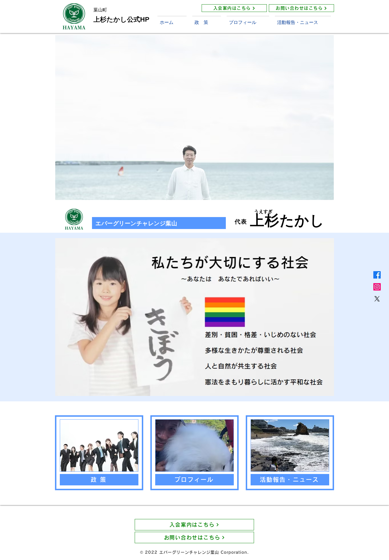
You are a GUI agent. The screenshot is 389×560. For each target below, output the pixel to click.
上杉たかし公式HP (121, 19)
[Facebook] (377, 275)
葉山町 (100, 9)
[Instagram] (377, 287)
